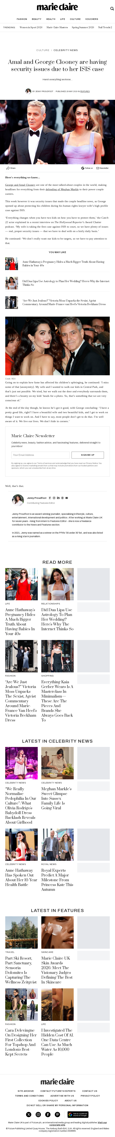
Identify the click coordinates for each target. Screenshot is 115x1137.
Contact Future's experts (58, 1091)
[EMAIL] (66, 498)
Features (85, 91)
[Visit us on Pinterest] (57, 1114)
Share (12, 168)
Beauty (36, 19)
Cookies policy (48, 1101)
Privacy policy (90, 1096)
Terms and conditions (29, 1096)
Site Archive (26, 1091)
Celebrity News (66, 50)
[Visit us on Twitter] (28, 1114)
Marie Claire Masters (57, 27)
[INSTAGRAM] (54, 498)
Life (62, 19)
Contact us (89, 1091)
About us (71, 1101)
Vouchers (91, 19)
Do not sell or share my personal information (57, 1105)
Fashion (22, 19)
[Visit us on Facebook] (47, 1114)
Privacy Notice (92, 463)
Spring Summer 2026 (83, 27)
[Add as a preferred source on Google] (86, 1114)
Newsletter (104, 168)
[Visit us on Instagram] (38, 1114)
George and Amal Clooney (20, 184)
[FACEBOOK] (50, 498)
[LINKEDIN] (58, 498)
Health (50, 19)
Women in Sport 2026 (31, 27)
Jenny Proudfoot (44, 91)
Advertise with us (62, 1096)
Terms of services (44, 463)
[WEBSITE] (62, 498)
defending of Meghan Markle (62, 189)
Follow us (89, 168)
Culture (75, 19)
